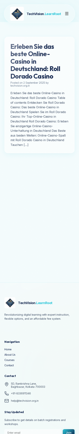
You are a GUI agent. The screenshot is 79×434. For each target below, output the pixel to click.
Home (8, 349)
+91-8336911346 (21, 393)
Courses (9, 360)
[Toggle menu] (67, 13)
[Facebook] (8, 329)
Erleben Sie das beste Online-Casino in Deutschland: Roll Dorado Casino (35, 61)
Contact (9, 365)
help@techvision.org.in (25, 400)
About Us (9, 354)
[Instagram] (18, 329)
